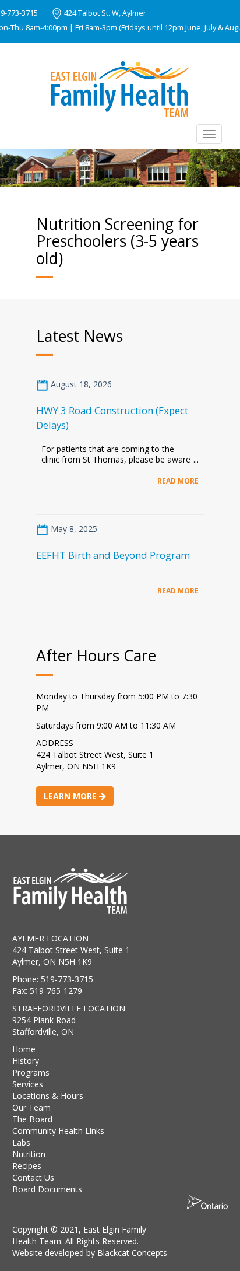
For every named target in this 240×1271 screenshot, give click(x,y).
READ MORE (178, 480)
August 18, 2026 (80, 384)
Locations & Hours (47, 1095)
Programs (31, 1072)
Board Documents (47, 1189)
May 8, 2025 (72, 528)
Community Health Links (58, 1130)
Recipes (26, 1165)
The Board (32, 1119)
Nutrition (28, 1154)
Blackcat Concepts (132, 1252)
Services (27, 1084)
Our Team (31, 1107)
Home (24, 1049)
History (25, 1060)
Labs (21, 1142)
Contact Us (33, 1177)
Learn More (71, 795)
